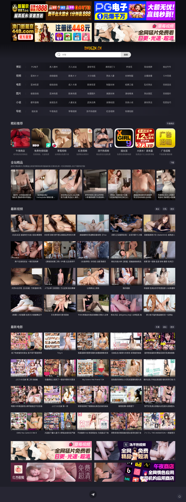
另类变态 (167, 84)
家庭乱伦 (53, 102)
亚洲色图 (53, 93)
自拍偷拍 (53, 75)
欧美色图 (72, 93)
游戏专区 (91, 66)
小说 (18, 102)
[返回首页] (180, 496)
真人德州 (53, 66)
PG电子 (34, 66)
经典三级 (129, 84)
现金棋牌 (148, 66)
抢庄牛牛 (167, 66)
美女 (157, 209)
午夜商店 (53, 111)
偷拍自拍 (53, 84)
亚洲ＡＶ (35, 75)
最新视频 (17, 209)
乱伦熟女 (148, 84)
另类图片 (167, 93)
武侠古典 (91, 102)
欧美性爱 (91, 84)
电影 (18, 84)
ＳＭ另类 (167, 75)
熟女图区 (148, 93)
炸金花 (129, 66)
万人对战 (72, 66)
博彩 (18, 67)
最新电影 (17, 327)
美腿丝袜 (110, 93)
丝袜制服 (129, 75)
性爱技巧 (167, 102)
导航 (18, 111)
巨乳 (165, 209)
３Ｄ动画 (91, 75)
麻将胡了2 (110, 66)
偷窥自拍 (35, 93)
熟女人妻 (110, 75)
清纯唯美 (129, 93)
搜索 (126, 54)
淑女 (165, 327)
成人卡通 (72, 84)
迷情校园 (110, 102)
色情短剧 (129, 111)
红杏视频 (110, 111)
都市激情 (35, 102)
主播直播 (148, 75)
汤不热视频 (91, 111)
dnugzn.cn (93, 48)
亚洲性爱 (35, 84)
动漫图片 (91, 93)
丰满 (157, 327)
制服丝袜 (110, 84)
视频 (18, 75)
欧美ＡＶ (72, 75)
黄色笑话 (148, 102)
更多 (172, 209)
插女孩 (35, 111)
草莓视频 (72, 111)
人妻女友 (72, 102)
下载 (172, 162)
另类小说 (129, 102)
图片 (18, 93)
